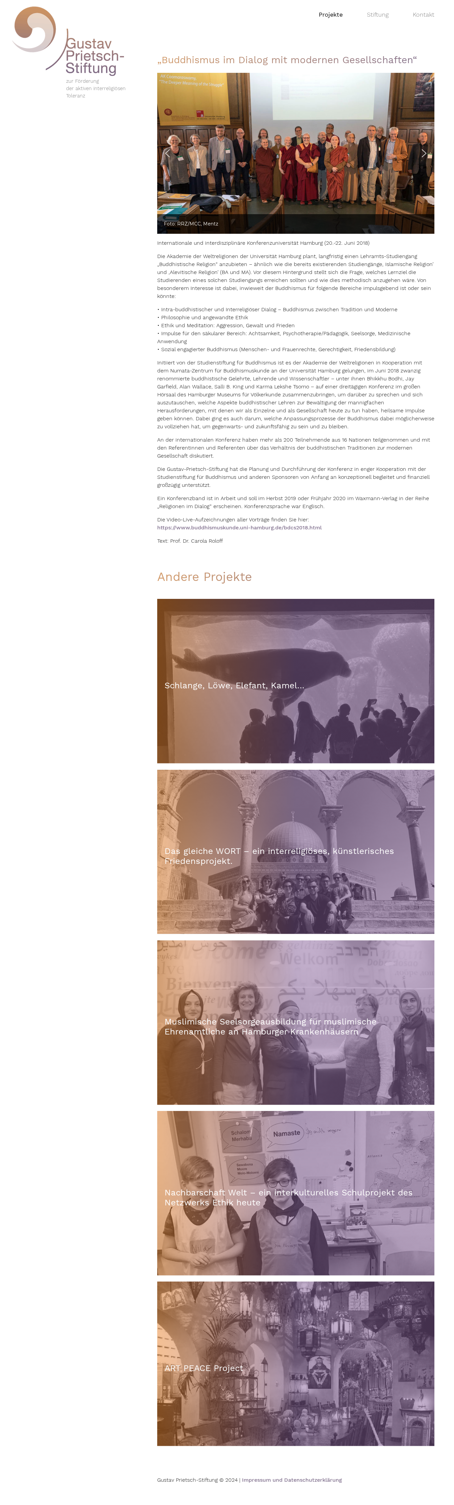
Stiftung (378, 14)
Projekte (331, 14)
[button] (167, 153)
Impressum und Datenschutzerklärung (292, 1480)
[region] (295, 153)
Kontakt (423, 14)
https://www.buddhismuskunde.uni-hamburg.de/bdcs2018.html (239, 527)
